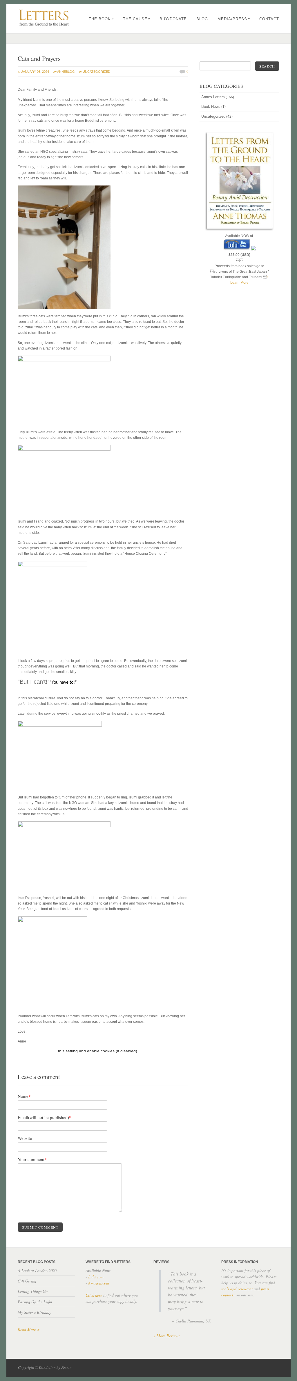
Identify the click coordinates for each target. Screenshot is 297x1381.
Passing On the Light (35, 1301)
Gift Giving (27, 1281)
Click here (94, 1295)
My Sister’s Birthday (34, 1312)
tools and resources (237, 1288)
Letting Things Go (33, 1291)
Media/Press (234, 19)
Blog (202, 19)
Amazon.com (98, 1283)
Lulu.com (96, 1277)
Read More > (29, 1329)
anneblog (66, 71)
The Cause (137, 19)
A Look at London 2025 (37, 1270)
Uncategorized (96, 71)
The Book (101, 19)
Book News (210, 106)
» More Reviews (166, 1335)
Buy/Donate (173, 19)
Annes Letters (213, 97)
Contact (269, 19)
